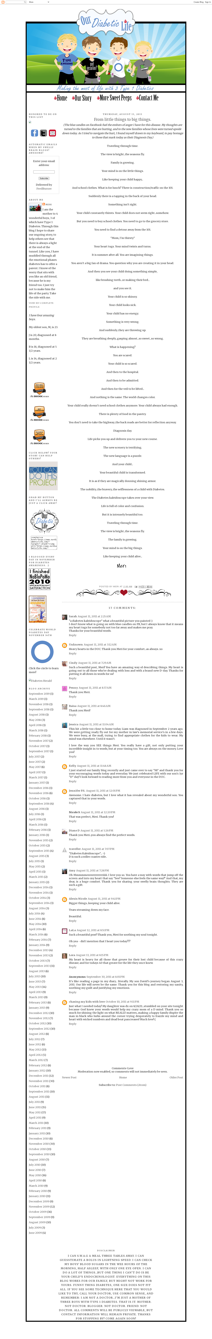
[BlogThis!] (142, 586)
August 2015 (37, 856)
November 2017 (39, 740)
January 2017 (37, 782)
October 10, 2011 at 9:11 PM (122, 1001)
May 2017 (35, 767)
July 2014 (34, 913)
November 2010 (39, 1143)
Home (123, 1077)
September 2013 (39, 966)
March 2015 (36, 876)
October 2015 (37, 845)
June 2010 (35, 1170)
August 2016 (37, 808)
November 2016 (39, 793)
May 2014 (35, 924)
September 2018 (39, 709)
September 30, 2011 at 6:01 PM (106, 976)
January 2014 (37, 945)
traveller (75, 849)
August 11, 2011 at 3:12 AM (100, 644)
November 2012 (39, 1018)
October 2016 (37, 798)
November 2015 (39, 840)
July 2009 (35, 1227)
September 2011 (39, 1091)
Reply (72, 635)
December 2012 (39, 1013)
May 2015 (35, 866)
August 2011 (37, 1096)
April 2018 (35, 725)
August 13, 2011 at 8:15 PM (92, 955)
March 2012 (36, 1060)
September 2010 (39, 1154)
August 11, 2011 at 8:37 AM (95, 687)
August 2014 (37, 908)
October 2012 (37, 1023)
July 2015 (34, 861)
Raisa (72, 706)
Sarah (73, 616)
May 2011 (35, 1112)
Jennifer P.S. (77, 790)
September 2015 (39, 850)
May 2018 (35, 720)
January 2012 (37, 1070)
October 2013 (37, 960)
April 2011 (35, 1117)
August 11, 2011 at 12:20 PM (98, 812)
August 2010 (37, 1159)
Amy (72, 870)
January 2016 (37, 835)
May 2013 (35, 987)
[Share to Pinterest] (151, 586)
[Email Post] (136, 586)
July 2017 (34, 756)
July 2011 (34, 1102)
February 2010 (38, 1191)
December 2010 (39, 1138)
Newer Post (69, 1077)
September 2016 (39, 803)
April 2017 (35, 772)
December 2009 (39, 1201)
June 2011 (35, 1107)
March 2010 (36, 1185)
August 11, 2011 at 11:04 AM (96, 724)
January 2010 (37, 1196)
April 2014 (35, 929)
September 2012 (39, 1028)
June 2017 (35, 761)
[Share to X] (145, 586)
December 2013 (39, 950)
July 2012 (34, 1039)
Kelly (72, 765)
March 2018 (36, 730)
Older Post (176, 1077)
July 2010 (34, 1164)
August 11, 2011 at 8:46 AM (93, 706)
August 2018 (37, 714)
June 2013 (35, 981)
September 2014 (39, 903)
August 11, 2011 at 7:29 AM (94, 662)
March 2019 (36, 699)
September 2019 (39, 693)
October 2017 (37, 746)
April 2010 (35, 1180)
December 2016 (39, 788)
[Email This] (140, 586)
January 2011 (37, 1133)
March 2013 (36, 997)
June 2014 (35, 918)
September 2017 (39, 751)
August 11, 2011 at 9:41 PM (104, 898)
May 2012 (35, 1049)
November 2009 (39, 1206)
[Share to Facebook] (148, 586)
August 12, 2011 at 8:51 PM (93, 930)
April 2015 (35, 871)
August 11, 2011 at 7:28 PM (92, 870)
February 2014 (38, 939)
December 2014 (39, 887)
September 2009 (39, 1217)
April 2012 (35, 1055)
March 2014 (36, 934)
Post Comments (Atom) (131, 1085)
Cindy (73, 662)
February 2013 (38, 1002)
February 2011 (38, 1128)
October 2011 (37, 1086)
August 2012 (37, 1034)
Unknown (76, 644)
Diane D (74, 830)
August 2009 (37, 1222)
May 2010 (35, 1175)
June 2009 (35, 1232)
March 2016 (36, 824)
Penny (73, 687)
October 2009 (38, 1211)
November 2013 (39, 955)
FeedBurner (44, 188)
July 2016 (34, 814)
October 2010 (37, 1149)
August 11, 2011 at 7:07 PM (98, 849)
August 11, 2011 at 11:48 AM (94, 765)
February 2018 (38, 735)
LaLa (72, 930)
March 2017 (36, 777)
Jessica (73, 724)
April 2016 (35, 819)
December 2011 (38, 1075)
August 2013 (37, 971)
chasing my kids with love (87, 1001)
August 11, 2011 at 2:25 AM (94, 616)
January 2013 (37, 1007)
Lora (72, 955)
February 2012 (38, 1065)
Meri (116, 586)
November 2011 (38, 1081)
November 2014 (39, 892)
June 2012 (35, 1044)
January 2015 (37, 882)
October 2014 (37, 897)
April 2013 (35, 992)
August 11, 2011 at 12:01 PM (103, 790)
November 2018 (39, 704)
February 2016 (38, 829)
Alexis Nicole (78, 898)
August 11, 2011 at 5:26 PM (96, 830)
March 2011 (36, 1123)
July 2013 (34, 976)
